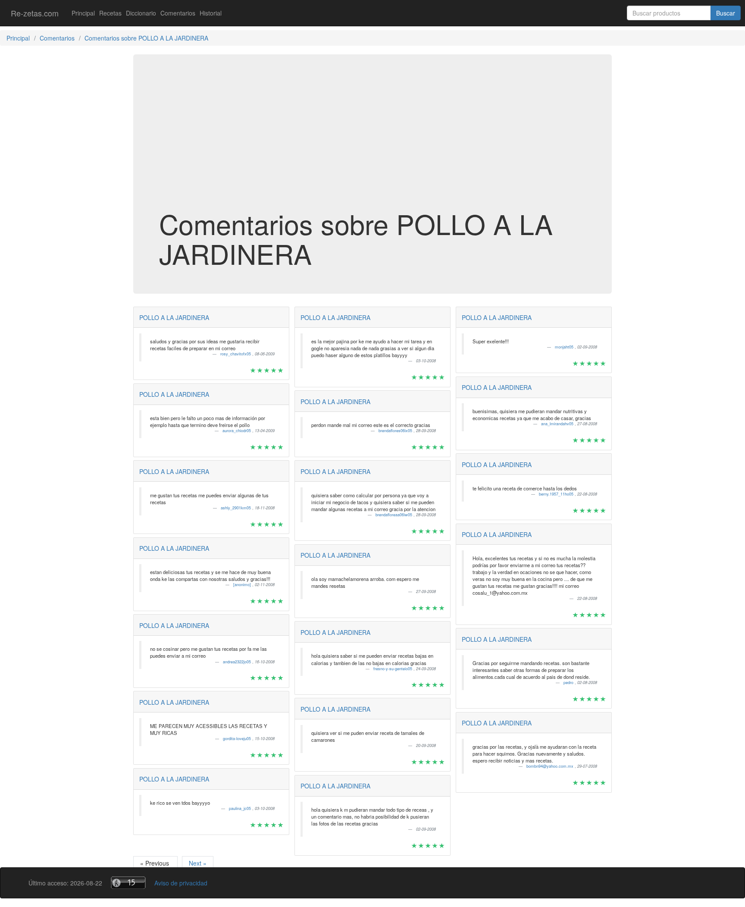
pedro (569, 682)
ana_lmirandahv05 (558, 424)
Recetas (110, 13)
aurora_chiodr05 (237, 430)
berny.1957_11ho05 (557, 494)
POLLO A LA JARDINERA (174, 317)
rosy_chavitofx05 (236, 354)
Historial (211, 13)
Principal (83, 13)
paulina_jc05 (240, 808)
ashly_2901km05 (236, 508)
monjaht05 (565, 347)
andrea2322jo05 (237, 662)
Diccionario (141, 13)
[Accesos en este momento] (128, 882)
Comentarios (177, 13)
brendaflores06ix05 (396, 430)
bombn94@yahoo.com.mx (550, 766)
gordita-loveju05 (237, 738)
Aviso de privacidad (180, 883)
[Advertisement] (372, 139)
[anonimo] (242, 584)
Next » (198, 863)
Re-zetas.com (35, 13)
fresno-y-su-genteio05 (393, 669)
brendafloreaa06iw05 (394, 515)
